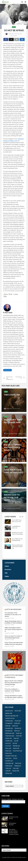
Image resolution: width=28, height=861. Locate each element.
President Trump (10, 755)
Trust (16, 768)
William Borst (9, 408)
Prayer (8, 753)
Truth (7, 770)
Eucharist (8, 730)
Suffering (8, 765)
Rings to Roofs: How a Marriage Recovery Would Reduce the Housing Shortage (14, 682)
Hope (16, 738)
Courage (8, 723)
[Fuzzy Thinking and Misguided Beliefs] (14, 450)
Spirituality (9, 763)
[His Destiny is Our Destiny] (8, 540)
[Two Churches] (14, 400)
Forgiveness (9, 735)
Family (19, 733)
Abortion (9, 710)
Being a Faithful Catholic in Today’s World (17, 534)
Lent (8, 743)
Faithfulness (9, 733)
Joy (16, 740)
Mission (16, 748)
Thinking (17, 765)
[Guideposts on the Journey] (8, 546)
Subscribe (5, 806)
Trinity (8, 768)
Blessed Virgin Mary (11, 715)
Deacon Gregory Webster (12, 433)
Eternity (18, 728)
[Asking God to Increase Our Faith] (14, 500)
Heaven (8, 738)
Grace (19, 735)
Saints (8, 758)
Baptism (8, 713)
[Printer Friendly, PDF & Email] (10, 294)
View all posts (7, 370)
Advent (18, 710)
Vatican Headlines (13, 609)
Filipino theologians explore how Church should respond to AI (13, 629)
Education (9, 728)
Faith (14, 27)
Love (8, 745)
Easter (15, 725)
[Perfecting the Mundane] (8, 552)
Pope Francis (17, 750)
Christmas (9, 720)
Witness (8, 773)
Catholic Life (9, 718)
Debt (7, 725)
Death (17, 723)
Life (15, 743)
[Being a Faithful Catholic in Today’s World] (8, 534)
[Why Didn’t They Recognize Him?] (14, 425)
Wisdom (15, 770)
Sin (15, 758)
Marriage (16, 745)
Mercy (8, 748)
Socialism (9, 760)
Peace (8, 750)
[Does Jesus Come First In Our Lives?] (14, 475)
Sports (18, 763)
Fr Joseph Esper (9, 458)
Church (18, 720)
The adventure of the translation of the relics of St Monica (13, 614)
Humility (8, 740)
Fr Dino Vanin (11, 33)
